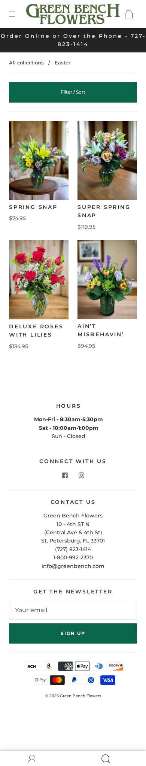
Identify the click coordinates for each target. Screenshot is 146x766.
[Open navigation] (17, 14)
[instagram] (81, 475)
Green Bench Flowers (80, 695)
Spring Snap (33, 207)
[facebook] (65, 475)
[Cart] (129, 14)
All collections (26, 63)
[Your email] (73, 610)
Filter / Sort (73, 92)
